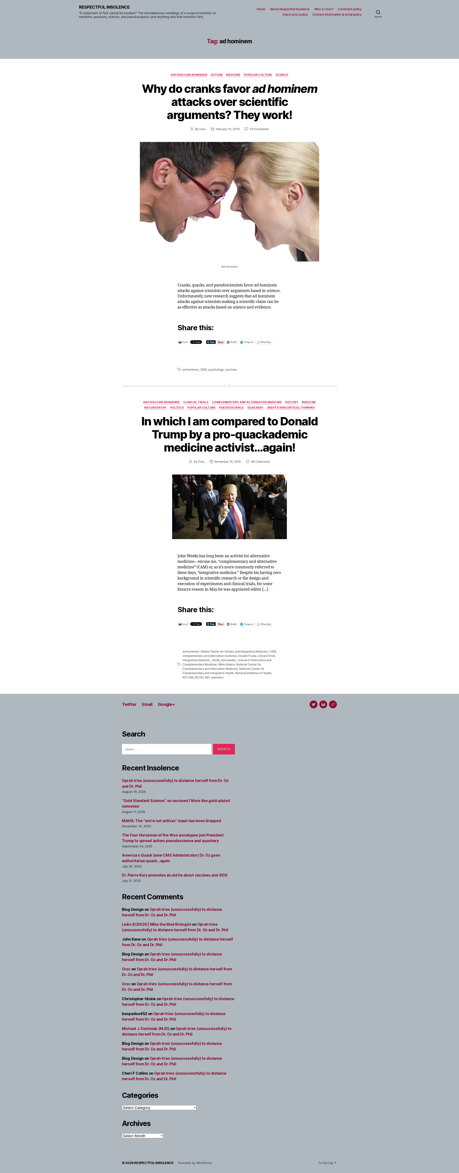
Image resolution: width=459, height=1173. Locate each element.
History (291, 402)
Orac (202, 129)
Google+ (166, 704)
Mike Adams (226, 664)
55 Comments (259, 129)
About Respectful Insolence (290, 9)
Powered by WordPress (195, 1163)
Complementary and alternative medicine (247, 402)
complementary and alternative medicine (210, 656)
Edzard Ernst (266, 656)
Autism (217, 74)
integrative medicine (196, 660)
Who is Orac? (323, 9)
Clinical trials (195, 402)
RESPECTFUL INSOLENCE (104, 7)
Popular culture (258, 74)
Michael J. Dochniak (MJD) (145, 1028)
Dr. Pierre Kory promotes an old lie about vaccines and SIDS (175, 875)
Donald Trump (247, 656)
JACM (215, 660)
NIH (207, 677)
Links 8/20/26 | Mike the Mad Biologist (156, 924)
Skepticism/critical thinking (291, 407)
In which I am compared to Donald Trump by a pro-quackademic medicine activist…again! (229, 434)
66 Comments (260, 461)
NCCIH (199, 677)
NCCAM (188, 677)
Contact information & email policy (337, 14)
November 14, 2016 (228, 461)
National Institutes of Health (253, 673)
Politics (177, 407)
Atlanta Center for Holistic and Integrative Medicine (234, 651)
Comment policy (350, 9)
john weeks (228, 660)
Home (261, 9)
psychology (215, 369)
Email (147, 704)
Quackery (255, 407)
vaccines (231, 369)
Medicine (233, 74)
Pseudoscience (231, 407)
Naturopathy (155, 407)
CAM (272, 651)
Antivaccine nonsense (189, 74)
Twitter (129, 704)
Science (282, 74)
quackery (217, 677)
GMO (203, 369)
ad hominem (191, 369)
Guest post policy (295, 14)
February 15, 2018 (228, 129)
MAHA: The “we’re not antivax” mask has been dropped (171, 821)
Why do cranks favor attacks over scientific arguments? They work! (229, 102)
